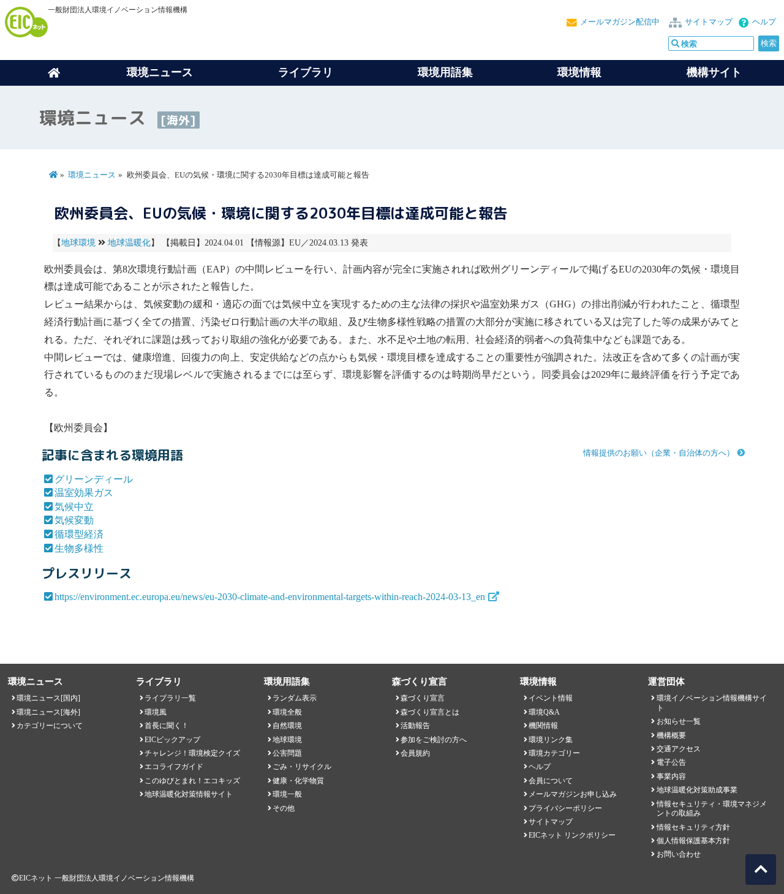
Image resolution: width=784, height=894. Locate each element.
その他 (284, 808)
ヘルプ (764, 22)
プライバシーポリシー (565, 808)
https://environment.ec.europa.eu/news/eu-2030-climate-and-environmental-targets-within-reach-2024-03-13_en (270, 597)
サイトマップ (709, 22)
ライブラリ (305, 72)
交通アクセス (679, 749)
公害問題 (287, 753)
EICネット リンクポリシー (572, 835)
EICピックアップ (172, 739)
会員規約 (415, 753)
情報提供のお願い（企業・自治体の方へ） (658, 453)
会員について (551, 780)
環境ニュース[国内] (48, 698)
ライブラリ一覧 (170, 698)
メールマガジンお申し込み (573, 794)
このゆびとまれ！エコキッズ (192, 780)
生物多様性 (79, 548)
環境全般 (287, 712)
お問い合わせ (679, 854)
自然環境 (287, 725)
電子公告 (671, 762)
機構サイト (714, 72)
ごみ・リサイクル (302, 766)
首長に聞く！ (167, 725)
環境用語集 (445, 72)
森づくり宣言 (423, 698)
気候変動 (74, 520)
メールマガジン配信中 (620, 22)
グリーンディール (94, 479)
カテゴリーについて (50, 725)
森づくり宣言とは (430, 712)
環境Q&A (544, 712)
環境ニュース (92, 175)
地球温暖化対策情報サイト (189, 794)
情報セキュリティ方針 (693, 827)
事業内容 (671, 776)
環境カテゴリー (554, 753)
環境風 (156, 712)
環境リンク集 (551, 739)
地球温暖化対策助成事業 (697, 790)
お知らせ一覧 (679, 721)
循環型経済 (79, 534)
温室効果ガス (84, 492)
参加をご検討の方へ (434, 739)
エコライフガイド (174, 766)
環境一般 (287, 794)
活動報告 (415, 725)
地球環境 (78, 242)
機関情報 (543, 725)
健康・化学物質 (298, 780)
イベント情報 (551, 698)
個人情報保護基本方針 (693, 840)
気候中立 (74, 506)
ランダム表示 (295, 698)
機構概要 (671, 735)
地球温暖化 (129, 242)
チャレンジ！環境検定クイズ (192, 753)
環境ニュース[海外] (48, 712)
